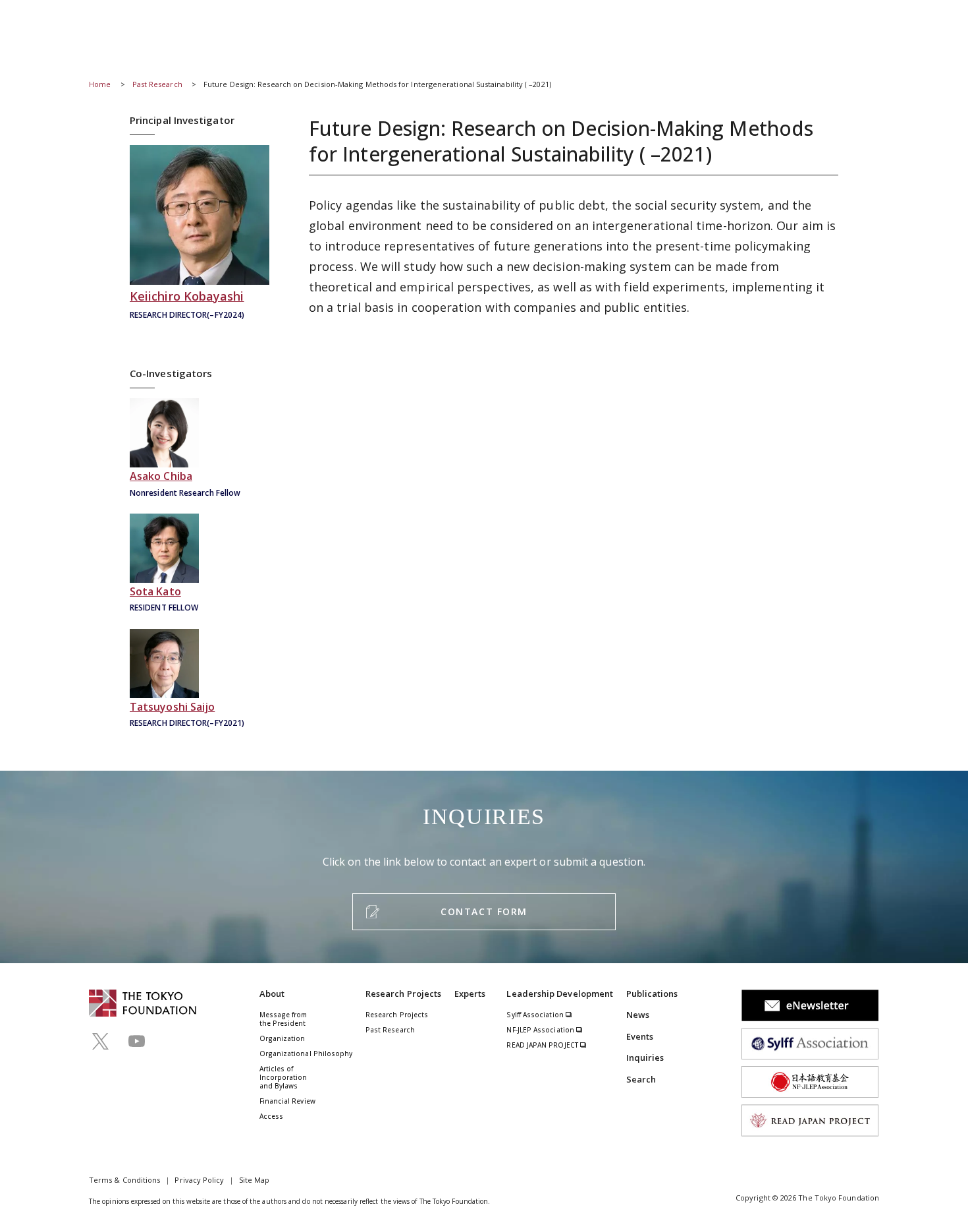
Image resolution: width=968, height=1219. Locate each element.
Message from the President (283, 1019)
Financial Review (287, 1101)
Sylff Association (535, 1014)
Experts (470, 993)
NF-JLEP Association (541, 1029)
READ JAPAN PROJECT (543, 1045)
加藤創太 (199, 565)
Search (641, 1079)
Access (271, 1116)
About (271, 993)
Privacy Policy (199, 1180)
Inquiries (645, 1057)
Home (100, 84)
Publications (652, 993)
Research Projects (403, 993)
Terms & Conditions (124, 1180)
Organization (282, 1038)
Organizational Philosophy (306, 1053)
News (637, 1015)
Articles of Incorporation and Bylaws (283, 1077)
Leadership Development (559, 993)
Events (639, 1036)
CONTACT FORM (484, 911)
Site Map (254, 1180)
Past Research (157, 84)
